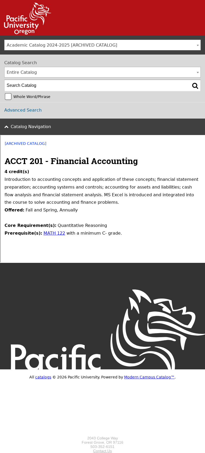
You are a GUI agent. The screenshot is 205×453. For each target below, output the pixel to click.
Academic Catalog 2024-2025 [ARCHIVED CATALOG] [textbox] (62, 45)
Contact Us (102, 451)
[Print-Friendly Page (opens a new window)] (190, 145)
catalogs (43, 377)
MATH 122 (54, 233)
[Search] (195, 85)
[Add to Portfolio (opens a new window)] (176, 145)
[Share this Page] (183, 145)
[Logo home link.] (102, 434)
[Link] (25, 33)
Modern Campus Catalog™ (149, 377)
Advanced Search (23, 110)
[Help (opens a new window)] (197, 145)
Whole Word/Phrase (31, 97)
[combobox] (102, 45)
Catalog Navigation (31, 126)
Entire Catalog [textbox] (22, 72)
